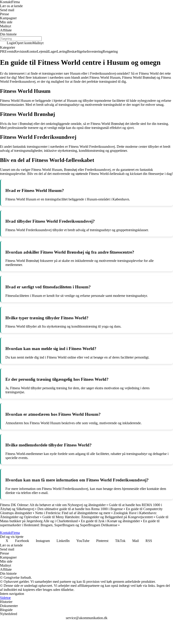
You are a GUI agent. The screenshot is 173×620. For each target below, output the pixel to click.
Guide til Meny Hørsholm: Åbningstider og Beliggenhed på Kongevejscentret (97, 517)
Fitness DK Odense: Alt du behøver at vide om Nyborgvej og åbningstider (53, 505)
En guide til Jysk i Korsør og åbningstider (110, 521)
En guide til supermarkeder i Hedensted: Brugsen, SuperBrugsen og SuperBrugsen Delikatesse (79, 523)
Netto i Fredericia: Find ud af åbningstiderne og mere (72, 513)
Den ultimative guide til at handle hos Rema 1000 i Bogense (80, 509)
